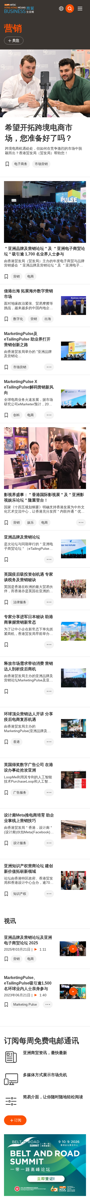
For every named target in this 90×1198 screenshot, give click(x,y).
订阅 (17, 1120)
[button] (80, 9)
